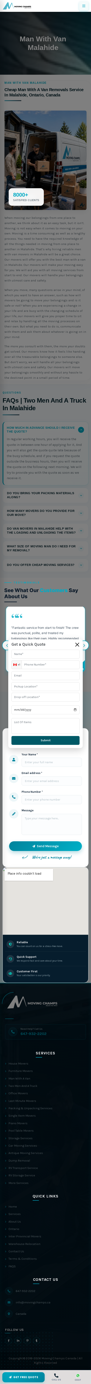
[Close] (77, 644)
